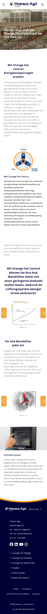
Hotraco (19, 604)
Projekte (15, 568)
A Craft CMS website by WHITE (24, 609)
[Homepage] (23, 4)
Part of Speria (29, 604)
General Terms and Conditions (18, 594)
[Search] (42, 4)
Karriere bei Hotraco (20, 578)
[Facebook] (11, 544)
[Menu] (4, 4)
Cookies (16, 589)
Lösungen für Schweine (22, 558)
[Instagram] (26, 544)
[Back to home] (15, 509)
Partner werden (18, 573)
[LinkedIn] (16, 544)
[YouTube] (21, 544)
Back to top (34, 509)
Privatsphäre (26, 589)
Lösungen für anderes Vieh (23, 563)
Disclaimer (36, 594)
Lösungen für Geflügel (21, 553)
